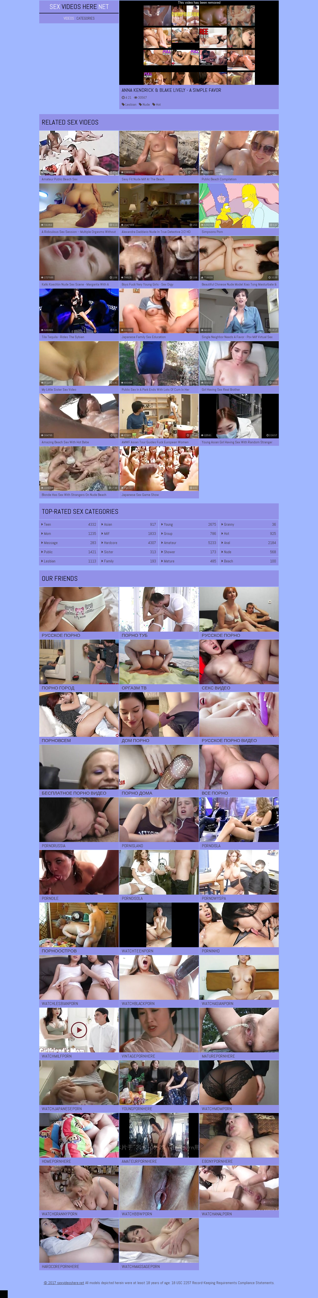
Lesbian (130, 104)
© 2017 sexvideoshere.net (64, 1282)
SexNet (79, 6)
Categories (86, 18)
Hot (158, 104)
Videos (69, 18)
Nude (146, 104)
